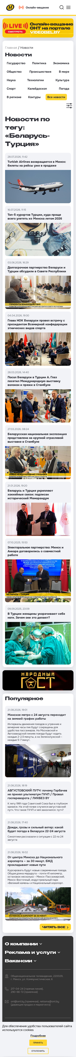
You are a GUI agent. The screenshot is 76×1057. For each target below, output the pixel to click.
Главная (11, 48)
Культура (62, 80)
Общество (14, 72)
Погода (64, 88)
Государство (16, 63)
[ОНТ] (10, 7)
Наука (11, 80)
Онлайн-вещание (37, 7)
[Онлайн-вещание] (38, 28)
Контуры (34, 97)
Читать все (53, 927)
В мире (64, 72)
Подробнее (38, 1036)
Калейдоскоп (37, 88)
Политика (39, 63)
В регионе (14, 97)
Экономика (61, 63)
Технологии (35, 80)
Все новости (56, 97)
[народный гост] (38, 680)
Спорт (11, 88)
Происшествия (40, 72)
